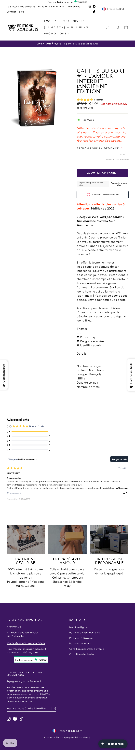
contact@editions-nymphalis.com (26, 642)
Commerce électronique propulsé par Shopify (67, 737)
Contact (11, 11)
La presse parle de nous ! (21, 6)
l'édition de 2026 (102, 208)
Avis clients (74, 6)
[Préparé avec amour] (67, 539)
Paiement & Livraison (81, 637)
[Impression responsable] (109, 539)
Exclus (51, 21)
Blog (21, 11)
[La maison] (55, 27)
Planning (80, 27)
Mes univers (74, 21)
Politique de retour (80, 643)
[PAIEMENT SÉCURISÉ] (26, 539)
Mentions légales (78, 627)
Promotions (56, 33)
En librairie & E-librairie (51, 6)
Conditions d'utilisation (82, 654)
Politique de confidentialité (84, 632)
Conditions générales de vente (86, 648)
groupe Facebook (31, 681)
